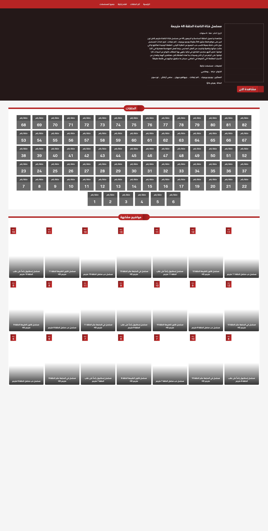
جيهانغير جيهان (181, 77)
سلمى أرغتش (166, 77)
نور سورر (155, 77)
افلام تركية (122, 4)
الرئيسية (146, 4)
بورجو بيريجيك (207, 77)
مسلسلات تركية (206, 66)
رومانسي (205, 71)
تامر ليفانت (194, 77)
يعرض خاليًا (211, 83)
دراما (213, 71)
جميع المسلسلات (107, 4)
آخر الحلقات (135, 4)
